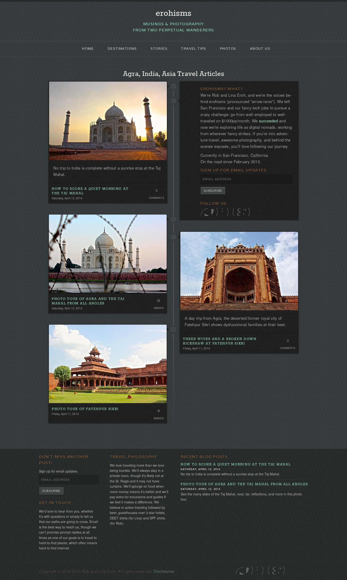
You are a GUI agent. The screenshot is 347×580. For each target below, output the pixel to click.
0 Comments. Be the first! (156, 192)
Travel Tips (193, 48)
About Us (260, 48)
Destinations (122, 48)
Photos (228, 48)
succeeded (268, 121)
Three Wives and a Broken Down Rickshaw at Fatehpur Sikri (220, 341)
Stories (159, 48)
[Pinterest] (236, 212)
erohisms (173, 13)
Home (88, 48)
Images (159, 308)
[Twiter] (204, 212)
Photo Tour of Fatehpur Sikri (85, 409)
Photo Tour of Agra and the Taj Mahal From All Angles (88, 301)
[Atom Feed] (247, 212)
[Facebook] (215, 212)
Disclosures (163, 571)
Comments (156, 197)
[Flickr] (226, 212)
